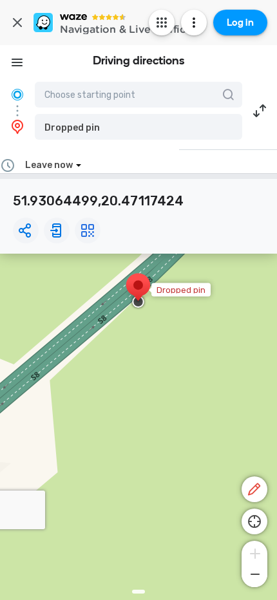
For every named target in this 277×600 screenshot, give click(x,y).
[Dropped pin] (138, 292)
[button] (138, 127)
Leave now (49, 165)
